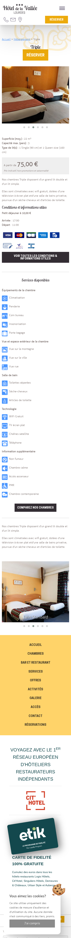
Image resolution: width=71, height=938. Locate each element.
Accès (36, 707)
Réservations (35, 725)
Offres (35, 680)
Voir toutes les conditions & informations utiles (35, 257)
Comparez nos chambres (35, 507)
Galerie (35, 698)
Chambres (35, 653)
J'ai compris (32, 923)
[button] (24, 127)
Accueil (6, 39)
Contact (35, 716)
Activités (35, 689)
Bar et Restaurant (35, 662)
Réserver (56, 19)
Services (35, 671)
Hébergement (22, 39)
